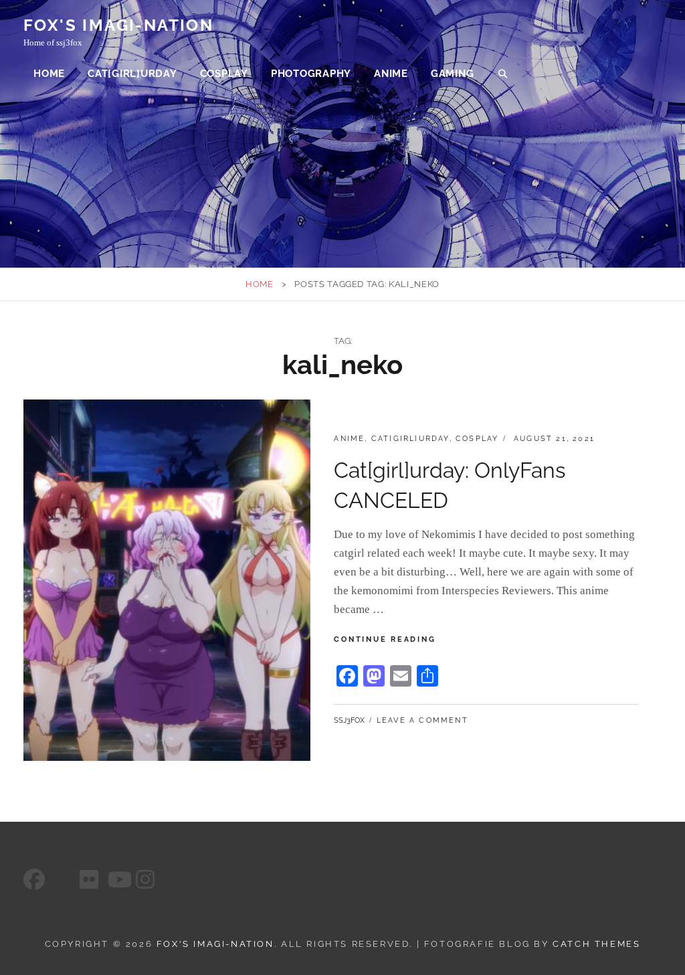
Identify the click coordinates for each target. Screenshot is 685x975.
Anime (391, 74)
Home (49, 74)
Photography (311, 74)
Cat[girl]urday (132, 74)
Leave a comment (422, 720)
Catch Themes (596, 944)
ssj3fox (349, 720)
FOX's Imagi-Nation (118, 25)
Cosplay (224, 74)
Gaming (452, 74)
